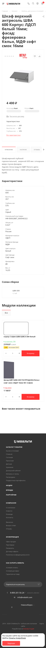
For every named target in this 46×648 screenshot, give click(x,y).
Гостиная (9, 457)
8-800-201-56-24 (17, 593)
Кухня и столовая (12, 451)
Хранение (9, 467)
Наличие (23, 150)
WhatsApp (26, 614)
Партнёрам (11, 495)
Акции (9, 485)
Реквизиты (10, 548)
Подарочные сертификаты (15, 480)
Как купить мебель (15, 563)
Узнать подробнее (17, 638)
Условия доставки (12, 571)
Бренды (9, 490)
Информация (12, 537)
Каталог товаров (14, 447)
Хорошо (11, 643)
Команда (9, 514)
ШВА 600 (16, 290)
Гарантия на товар (13, 574)
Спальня (9, 454)
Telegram (20, 614)
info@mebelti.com (24, 597)
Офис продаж (11, 542)
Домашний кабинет (13, 471)
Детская (9, 464)
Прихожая (10, 461)
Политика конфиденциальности (17, 555)
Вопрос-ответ (11, 525)
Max (32, 614)
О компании (10, 508)
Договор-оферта (12, 551)
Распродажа (10, 477)
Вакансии (9, 522)
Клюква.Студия (28, 629)
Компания (11, 503)
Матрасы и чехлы (12, 474)
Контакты (9, 517)
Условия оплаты (12, 568)
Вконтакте (14, 614)
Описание (9, 150)
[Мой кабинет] (37, 3)
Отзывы (37, 150)
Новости (9, 511)
